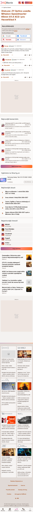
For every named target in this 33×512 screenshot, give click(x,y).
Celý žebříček (17, 248)
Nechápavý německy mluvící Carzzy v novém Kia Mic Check (8, 440)
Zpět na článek (7, 7)
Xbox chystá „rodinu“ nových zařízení (7, 466)
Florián (6, 46)
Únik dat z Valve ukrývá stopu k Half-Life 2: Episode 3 (23, 367)
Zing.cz (4, 268)
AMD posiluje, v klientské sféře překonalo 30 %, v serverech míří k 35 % (24, 474)
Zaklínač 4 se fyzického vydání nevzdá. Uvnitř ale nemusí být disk (13, 281)
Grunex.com (5, 284)
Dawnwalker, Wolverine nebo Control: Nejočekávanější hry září (12, 256)
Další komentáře (16, 166)
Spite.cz (4, 259)
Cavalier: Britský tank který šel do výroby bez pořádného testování (24, 426)
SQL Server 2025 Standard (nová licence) (8, 392)
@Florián (6, 62)
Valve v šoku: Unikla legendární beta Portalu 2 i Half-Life (8, 367)
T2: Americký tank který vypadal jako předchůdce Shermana (24, 440)
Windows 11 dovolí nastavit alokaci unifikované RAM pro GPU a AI (24, 467)
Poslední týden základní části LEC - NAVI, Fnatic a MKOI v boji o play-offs (8, 433)
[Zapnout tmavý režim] (23, 2)
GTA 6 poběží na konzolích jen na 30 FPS (8, 403)
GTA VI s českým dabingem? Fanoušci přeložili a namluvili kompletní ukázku (11, 264)
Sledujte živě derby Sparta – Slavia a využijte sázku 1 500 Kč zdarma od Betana (8, 374)
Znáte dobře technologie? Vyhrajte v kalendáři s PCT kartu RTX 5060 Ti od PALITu (24, 460)
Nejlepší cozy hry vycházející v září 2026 (7, 471)
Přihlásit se (28, 2)
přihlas (27, 29)
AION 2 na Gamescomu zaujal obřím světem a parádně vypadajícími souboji (13, 273)
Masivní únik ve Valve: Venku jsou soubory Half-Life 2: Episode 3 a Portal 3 (12, 289)
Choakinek (8, 59)
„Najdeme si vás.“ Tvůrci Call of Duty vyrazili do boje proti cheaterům (24, 374)
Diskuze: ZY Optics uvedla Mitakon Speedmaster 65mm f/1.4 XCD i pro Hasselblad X (16, 15)
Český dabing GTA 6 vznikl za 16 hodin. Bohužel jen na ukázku (24, 361)
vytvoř (15, 30)
